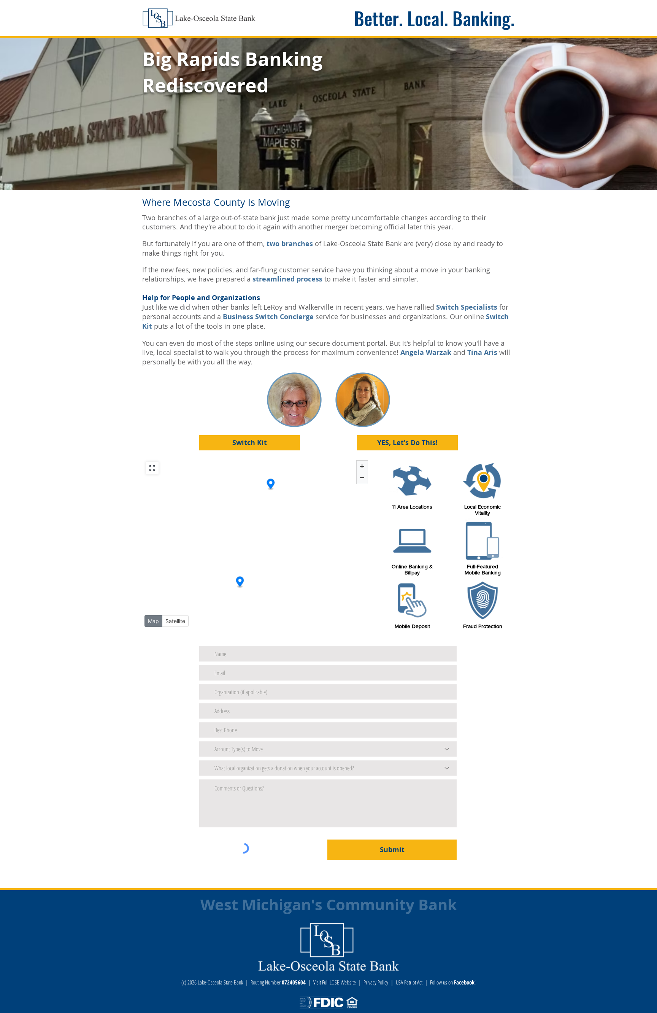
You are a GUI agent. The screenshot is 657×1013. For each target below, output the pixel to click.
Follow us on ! (453, 982)
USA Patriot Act (409, 982)
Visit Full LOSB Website (334, 982)
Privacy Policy (375, 982)
